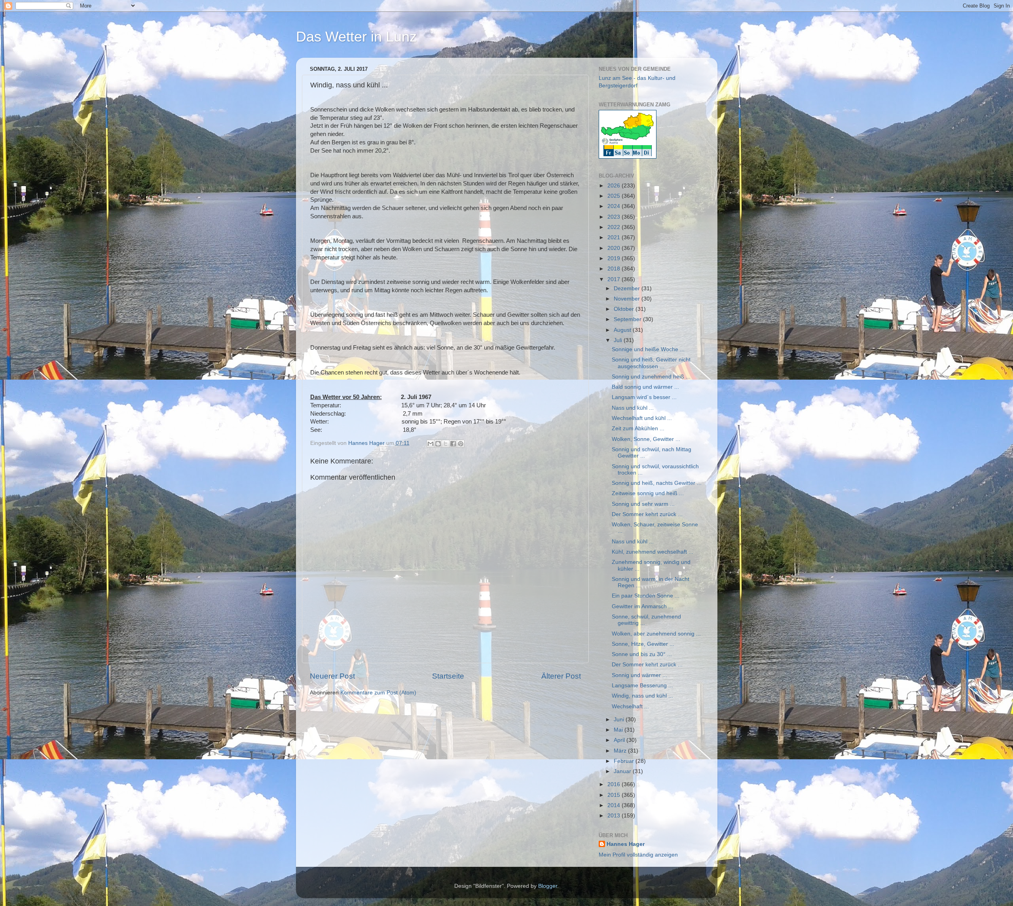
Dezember (627, 288)
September (628, 319)
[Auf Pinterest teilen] (461, 444)
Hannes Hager (626, 844)
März (621, 751)
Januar (623, 771)
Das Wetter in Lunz (356, 36)
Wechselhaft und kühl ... (642, 418)
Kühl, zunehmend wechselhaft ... (652, 552)
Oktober (624, 309)
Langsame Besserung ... (642, 685)
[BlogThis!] (438, 444)
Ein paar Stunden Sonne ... (645, 596)
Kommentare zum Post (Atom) (378, 693)
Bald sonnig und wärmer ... (645, 387)
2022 (614, 227)
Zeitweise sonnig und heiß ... (648, 493)
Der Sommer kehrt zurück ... (647, 514)
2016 (614, 784)
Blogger (547, 886)
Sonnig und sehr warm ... (643, 504)
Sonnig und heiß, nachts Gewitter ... (657, 483)
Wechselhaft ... (630, 706)
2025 (614, 196)
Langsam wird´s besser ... (644, 397)
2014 (614, 805)
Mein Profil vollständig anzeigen (638, 855)
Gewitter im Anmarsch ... (642, 606)
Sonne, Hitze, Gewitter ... (643, 644)
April (620, 740)
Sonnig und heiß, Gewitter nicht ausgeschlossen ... (651, 363)
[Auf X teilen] (446, 444)
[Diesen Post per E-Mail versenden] (430, 444)
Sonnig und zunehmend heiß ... (651, 377)
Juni (620, 720)
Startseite (448, 676)
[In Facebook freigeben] (453, 444)
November (627, 299)
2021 (614, 237)
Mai (619, 730)
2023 (614, 217)
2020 (614, 248)
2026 (614, 186)
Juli (619, 340)
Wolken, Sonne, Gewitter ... (646, 439)
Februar (624, 761)
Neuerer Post (332, 676)
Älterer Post (561, 676)
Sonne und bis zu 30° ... (642, 654)
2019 (614, 258)
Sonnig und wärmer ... (639, 675)
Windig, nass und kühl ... (642, 696)
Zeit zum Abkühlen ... (638, 428)
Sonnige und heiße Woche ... (648, 349)
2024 (614, 206)
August (623, 330)
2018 (614, 269)
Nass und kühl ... (633, 408)
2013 (614, 816)
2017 (614, 279)
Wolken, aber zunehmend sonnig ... (656, 634)
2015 (614, 795)
